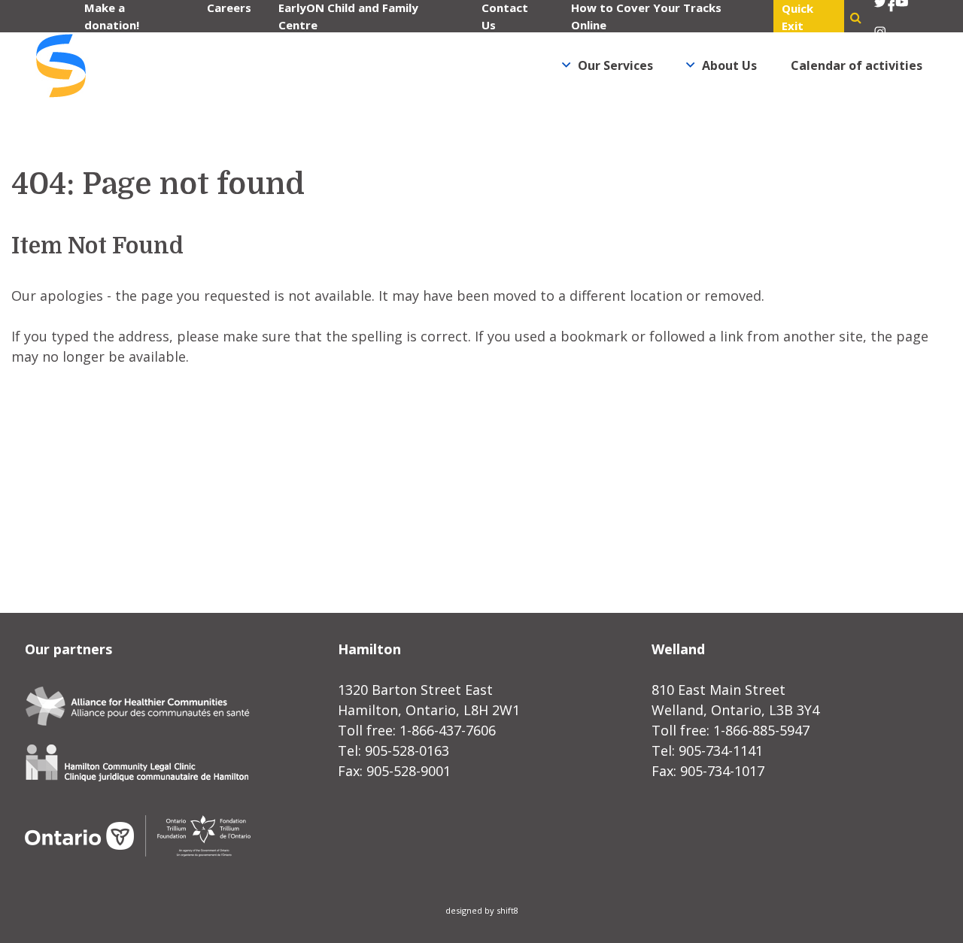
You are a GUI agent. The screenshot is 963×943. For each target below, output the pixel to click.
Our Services (615, 65)
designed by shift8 (481, 910)
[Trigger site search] (855, 17)
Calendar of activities (856, 65)
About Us (729, 65)
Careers (229, 7)
